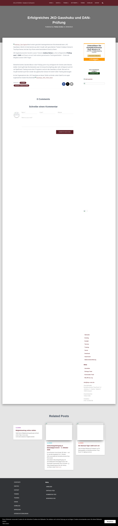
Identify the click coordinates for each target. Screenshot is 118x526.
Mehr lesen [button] (6, 523)
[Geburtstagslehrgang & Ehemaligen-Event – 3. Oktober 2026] (59, 431)
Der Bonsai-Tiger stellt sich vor (89, 446)
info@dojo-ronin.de (89, 382)
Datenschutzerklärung (90, 359)
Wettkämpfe (74, 2)
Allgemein (23, 82)
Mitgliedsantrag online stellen (26, 430)
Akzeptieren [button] (110, 521)
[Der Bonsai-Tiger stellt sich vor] (90, 431)
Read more (58, 467)
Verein (51, 2)
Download (89, 2)
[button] (60, 2)
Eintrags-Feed (88, 371)
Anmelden (87, 368)
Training (65, 2)
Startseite (87, 334)
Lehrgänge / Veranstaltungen (21, 85)
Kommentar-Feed (89, 374)
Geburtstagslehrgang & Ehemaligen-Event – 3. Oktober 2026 (57, 448)
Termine (83, 2)
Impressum (88, 356)
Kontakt (97, 2)
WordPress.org (89, 377)
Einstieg (58, 2)
